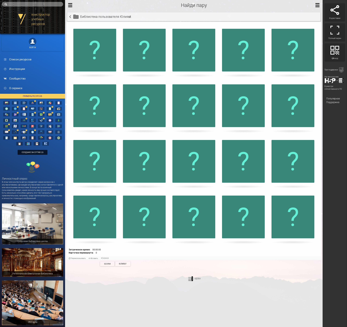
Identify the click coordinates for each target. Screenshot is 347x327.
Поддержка (332, 102)
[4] (24, 108)
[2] (50, 114)
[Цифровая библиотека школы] (32, 224)
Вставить (94, 258)
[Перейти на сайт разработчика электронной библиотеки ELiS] (190, 278)
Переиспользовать (78, 258)
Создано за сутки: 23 (32, 152)
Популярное (333, 98)
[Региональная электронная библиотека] (32, 262)
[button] (95, 51)
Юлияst (122, 264)
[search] (32, 4)
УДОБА (198, 278)
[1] (32, 103)
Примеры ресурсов (32, 96)
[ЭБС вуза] (32, 303)
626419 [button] (106, 258)
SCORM (107, 264)
